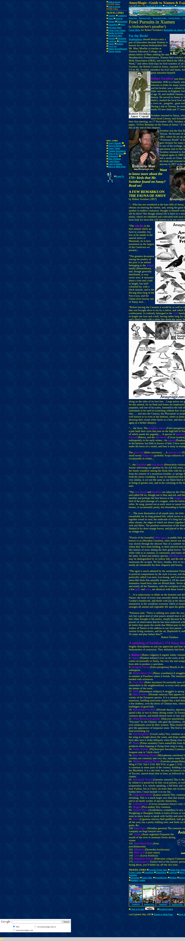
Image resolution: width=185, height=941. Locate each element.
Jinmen (111, 21)
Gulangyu (122, 15)
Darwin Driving (115, 146)
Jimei (110, 18)
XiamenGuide (177, 904)
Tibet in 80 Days (115, 153)
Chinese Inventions (117, 151)
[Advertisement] (53, 6)
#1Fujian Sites (114, 27)
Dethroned (113, 156)
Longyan (112, 41)
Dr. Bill (159, 6)
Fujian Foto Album (116, 30)
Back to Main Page (117, 166)
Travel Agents (114, 51)
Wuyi (122, 24)
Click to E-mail (137, 909)
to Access (116, 2)
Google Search (174, 18)
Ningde (111, 38)
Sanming (123, 41)
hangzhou (122, 21)
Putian (111, 44)
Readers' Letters (138, 880)
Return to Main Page (163, 914)
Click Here (134, 30)
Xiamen (111, 15)
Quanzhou (113, 24)
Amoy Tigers (114, 148)
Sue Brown (150, 6)
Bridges (119, 44)
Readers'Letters (115, 35)
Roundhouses (161, 877)
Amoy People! (114, 143)
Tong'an (119, 18)
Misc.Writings (114, 159)
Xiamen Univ (149, 904)
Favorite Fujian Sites (157, 870)
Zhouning (121, 38)
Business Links (145, 18)
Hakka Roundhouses (117, 48)
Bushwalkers (135, 39)
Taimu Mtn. (147, 877)
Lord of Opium (115, 164)
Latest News (114, 161)
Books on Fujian (115, 33)
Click (110, 7)
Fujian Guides (135, 872)
